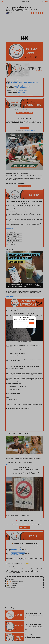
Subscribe (32, 322)
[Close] (35, 316)
